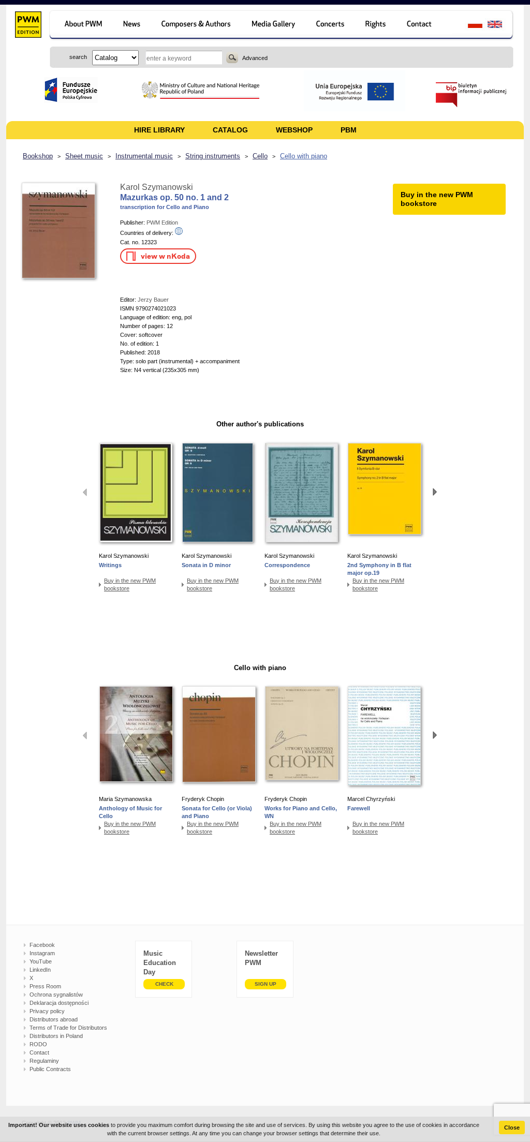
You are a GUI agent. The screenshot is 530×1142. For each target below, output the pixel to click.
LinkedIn (40, 970)
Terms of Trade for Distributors (68, 1028)
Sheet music (84, 156)
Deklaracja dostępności (59, 1003)
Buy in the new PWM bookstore (130, 584)
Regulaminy (44, 1061)
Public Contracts (50, 1069)
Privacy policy (47, 1011)
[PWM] (27, 26)
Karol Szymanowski (156, 187)
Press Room (45, 986)
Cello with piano (303, 156)
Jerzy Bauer (153, 299)
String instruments (212, 156)
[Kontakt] (424, 25)
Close (512, 1127)
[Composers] (197, 25)
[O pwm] (81, 25)
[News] (133, 25)
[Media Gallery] (274, 25)
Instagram (42, 953)
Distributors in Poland (56, 1036)
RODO (38, 1044)
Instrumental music (144, 156)
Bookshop (38, 156)
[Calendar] (331, 25)
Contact (39, 1052)
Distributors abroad (54, 1019)
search (232, 57)
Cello (260, 156)
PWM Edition (162, 222)
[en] (501, 25)
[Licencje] (376, 25)
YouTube (41, 961)
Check (164, 984)
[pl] (468, 25)
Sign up (265, 984)
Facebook (42, 945)
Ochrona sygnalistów (56, 994)
